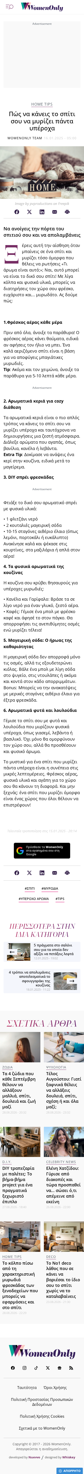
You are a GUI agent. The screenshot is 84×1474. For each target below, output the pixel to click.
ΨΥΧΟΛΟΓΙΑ (56, 1067)
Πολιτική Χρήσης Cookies (42, 1416)
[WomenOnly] (42, 7)
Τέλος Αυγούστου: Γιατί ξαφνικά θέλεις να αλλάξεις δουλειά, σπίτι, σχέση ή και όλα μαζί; (63, 1090)
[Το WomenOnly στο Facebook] (12, 1368)
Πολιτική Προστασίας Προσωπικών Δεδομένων (42, 1402)
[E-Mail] (54, 212)
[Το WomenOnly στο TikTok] (36, 1368)
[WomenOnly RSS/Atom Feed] (71, 1368)
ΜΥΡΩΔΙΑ (51, 888)
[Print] (67, 212)
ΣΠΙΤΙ (31, 888)
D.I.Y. (7, 1162)
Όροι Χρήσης (55, 1387)
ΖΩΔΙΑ (7, 1067)
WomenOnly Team (24, 138)
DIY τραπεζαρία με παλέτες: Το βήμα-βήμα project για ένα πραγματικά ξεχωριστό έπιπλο (18, 1184)
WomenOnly (42, 1352)
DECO (51, 1256)
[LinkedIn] (42, 212)
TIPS (61, 898)
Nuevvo (34, 1457)
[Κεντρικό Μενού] (10, 7)
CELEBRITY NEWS (61, 1162)
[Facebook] (17, 212)
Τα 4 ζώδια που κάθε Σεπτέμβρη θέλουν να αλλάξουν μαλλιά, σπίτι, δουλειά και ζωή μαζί (19, 1090)
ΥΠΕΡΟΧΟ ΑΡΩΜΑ (35, 898)
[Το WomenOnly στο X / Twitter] (47, 1368)
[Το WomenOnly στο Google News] (59, 1368)
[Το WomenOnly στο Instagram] (24, 1368)
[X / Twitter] (29, 212)
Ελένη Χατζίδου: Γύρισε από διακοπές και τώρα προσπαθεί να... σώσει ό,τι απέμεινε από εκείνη (63, 1184)
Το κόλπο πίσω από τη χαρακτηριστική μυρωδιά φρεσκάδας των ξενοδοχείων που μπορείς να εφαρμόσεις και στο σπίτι (20, 1285)
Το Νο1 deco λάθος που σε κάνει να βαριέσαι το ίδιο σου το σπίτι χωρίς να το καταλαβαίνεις (63, 1279)
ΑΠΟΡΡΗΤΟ (71, 1471)
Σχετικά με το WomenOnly (42, 1428)
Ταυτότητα (27, 1387)
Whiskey (68, 1457)
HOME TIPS (42, 104)
